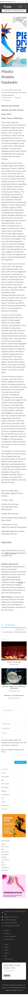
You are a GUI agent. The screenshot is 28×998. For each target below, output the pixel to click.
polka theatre (22, 92)
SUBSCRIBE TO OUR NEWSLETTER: (12, 966)
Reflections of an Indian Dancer (14, 695)
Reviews (18, 97)
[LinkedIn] (26, 1)
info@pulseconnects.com (8, 1)
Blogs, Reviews (5, 783)
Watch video (6, 542)
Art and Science (17, 90)
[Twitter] (23, 1)
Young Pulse (4, 809)
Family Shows (14, 92)
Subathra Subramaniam (7, 95)
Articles (3, 773)
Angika (20, 582)
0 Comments (7, 100)
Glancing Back (5, 787)
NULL (2, 798)
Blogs (2, 780)
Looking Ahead (5, 794)
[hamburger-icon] (20, 6)
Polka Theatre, (10, 553)
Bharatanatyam (5, 92)
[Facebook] (19, 1)
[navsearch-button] (25, 6)
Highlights (4, 791)
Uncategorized (5, 805)
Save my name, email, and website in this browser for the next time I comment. (13, 742)
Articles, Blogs (5, 776)
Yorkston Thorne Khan (14, 662)
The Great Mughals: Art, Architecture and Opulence (14, 687)
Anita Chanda (8, 90)
